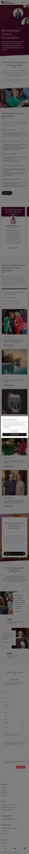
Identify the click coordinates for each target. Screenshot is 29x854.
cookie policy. (7, 426)
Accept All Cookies (14, 434)
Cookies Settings (14, 430)
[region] (14, 427)
